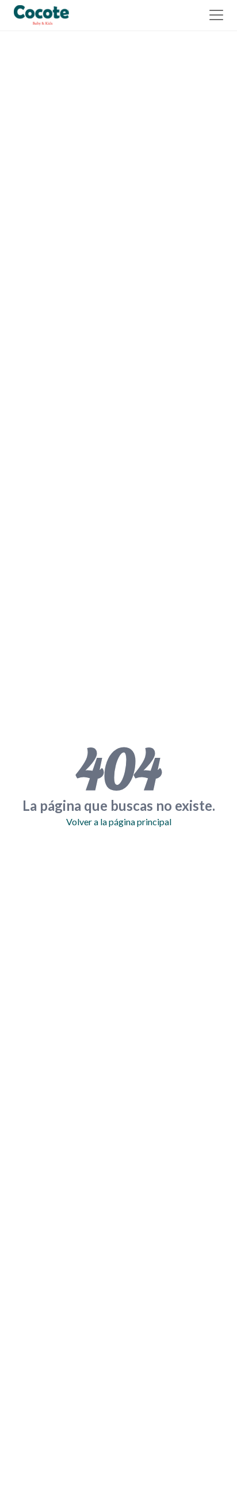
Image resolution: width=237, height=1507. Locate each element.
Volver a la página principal (118, 821)
